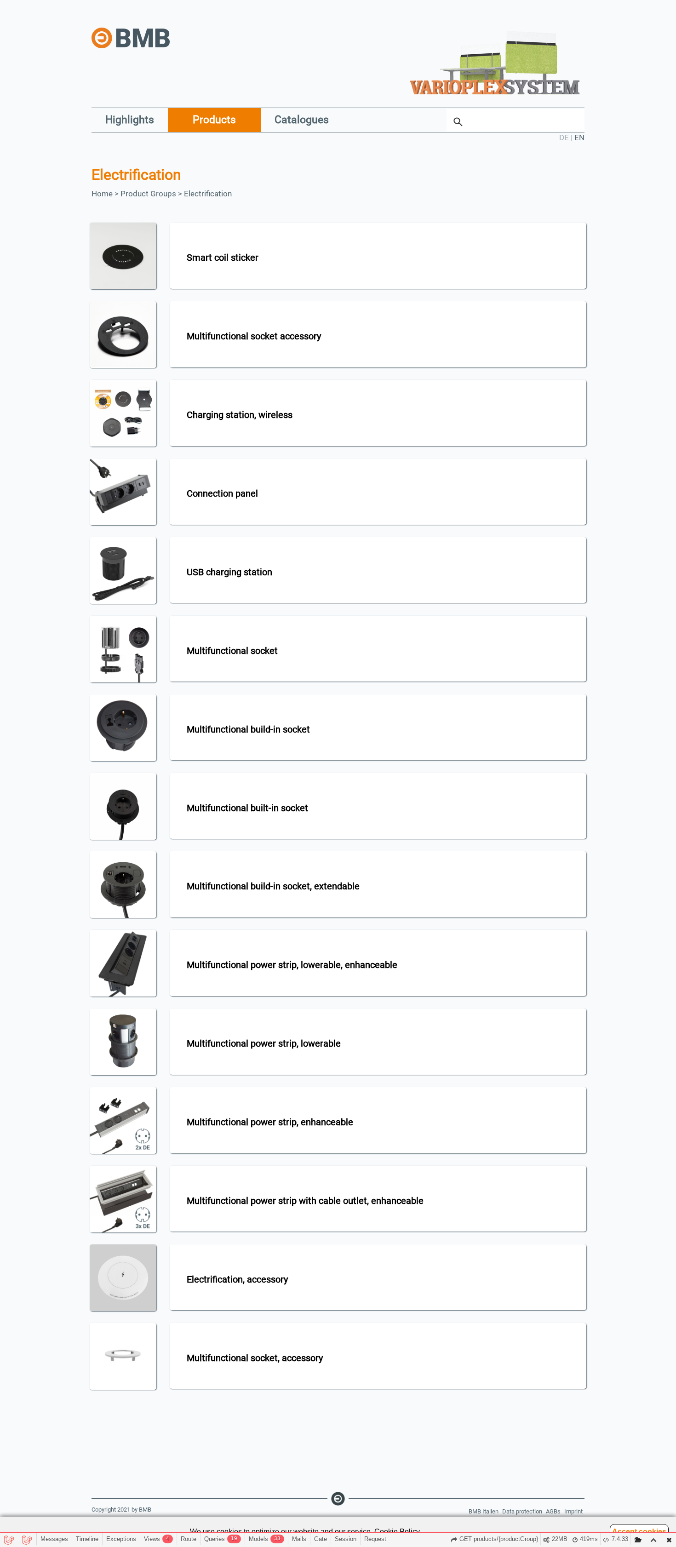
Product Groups (148, 193)
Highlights (129, 120)
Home (102, 193)
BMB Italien (483, 1511)
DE (564, 137)
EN (579, 137)
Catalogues (302, 120)
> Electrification (205, 193)
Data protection (522, 1511)
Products (214, 120)
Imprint (573, 1511)
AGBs (553, 1511)
